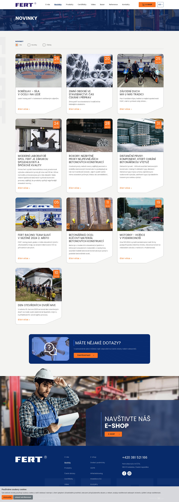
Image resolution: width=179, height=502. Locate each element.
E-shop (111, 434)
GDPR (92, 468)
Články (49, 45)
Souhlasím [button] (7, 497)
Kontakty (126, 4)
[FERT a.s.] (25, 4)
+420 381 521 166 (134, 457)
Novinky (34, 45)
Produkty (69, 4)
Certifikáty (82, 4)
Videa (93, 4)
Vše (20, 45)
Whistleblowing (96, 473)
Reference (113, 4)
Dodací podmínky (97, 462)
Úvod (17, 23)
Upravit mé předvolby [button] (23, 497)
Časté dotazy (83, 355)
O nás (47, 4)
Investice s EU (95, 479)
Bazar (102, 4)
